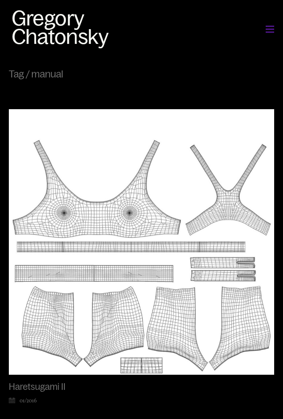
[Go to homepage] (62, 29)
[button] (270, 29)
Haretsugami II (37, 387)
